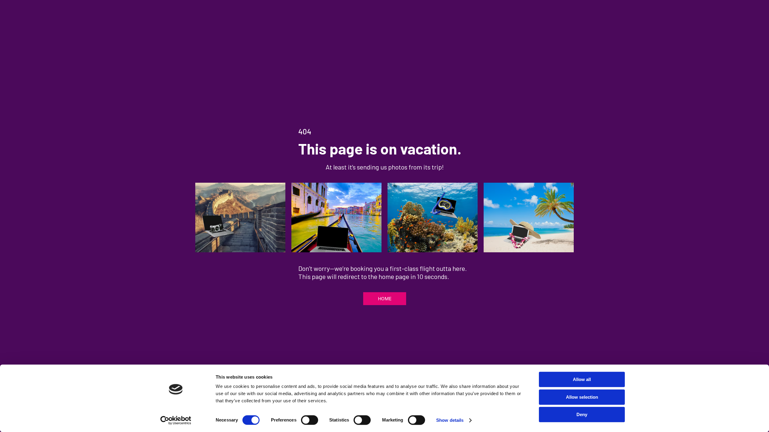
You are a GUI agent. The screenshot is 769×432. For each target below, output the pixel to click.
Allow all (582, 379)
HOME (384, 299)
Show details (450, 420)
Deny (581, 414)
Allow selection (582, 397)
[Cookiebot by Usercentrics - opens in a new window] (176, 420)
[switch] (309, 420)
